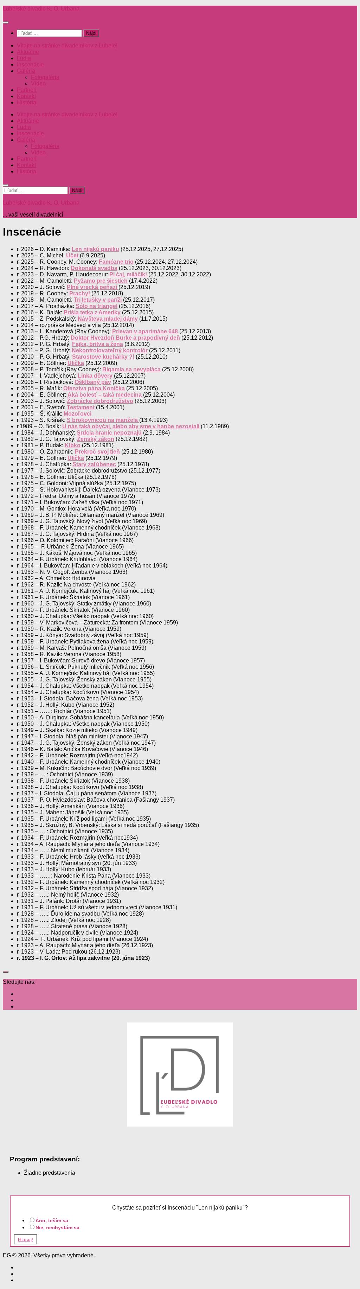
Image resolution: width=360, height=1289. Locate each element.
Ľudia (24, 58)
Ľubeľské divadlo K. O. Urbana (41, 9)
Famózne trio (116, 262)
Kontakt (26, 96)
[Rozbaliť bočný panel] (5, 972)
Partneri (27, 90)
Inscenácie (30, 65)
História (26, 102)
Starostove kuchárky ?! (103, 357)
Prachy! (79, 293)
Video (38, 83)
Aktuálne (28, 52)
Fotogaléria (45, 77)
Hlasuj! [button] (25, 1239)
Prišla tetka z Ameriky (92, 312)
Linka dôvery (95, 376)
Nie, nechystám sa (57, 1227)
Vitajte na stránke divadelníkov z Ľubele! (67, 46)
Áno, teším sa (52, 1220)
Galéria (26, 71)
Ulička (76, 363)
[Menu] (5, 22)
